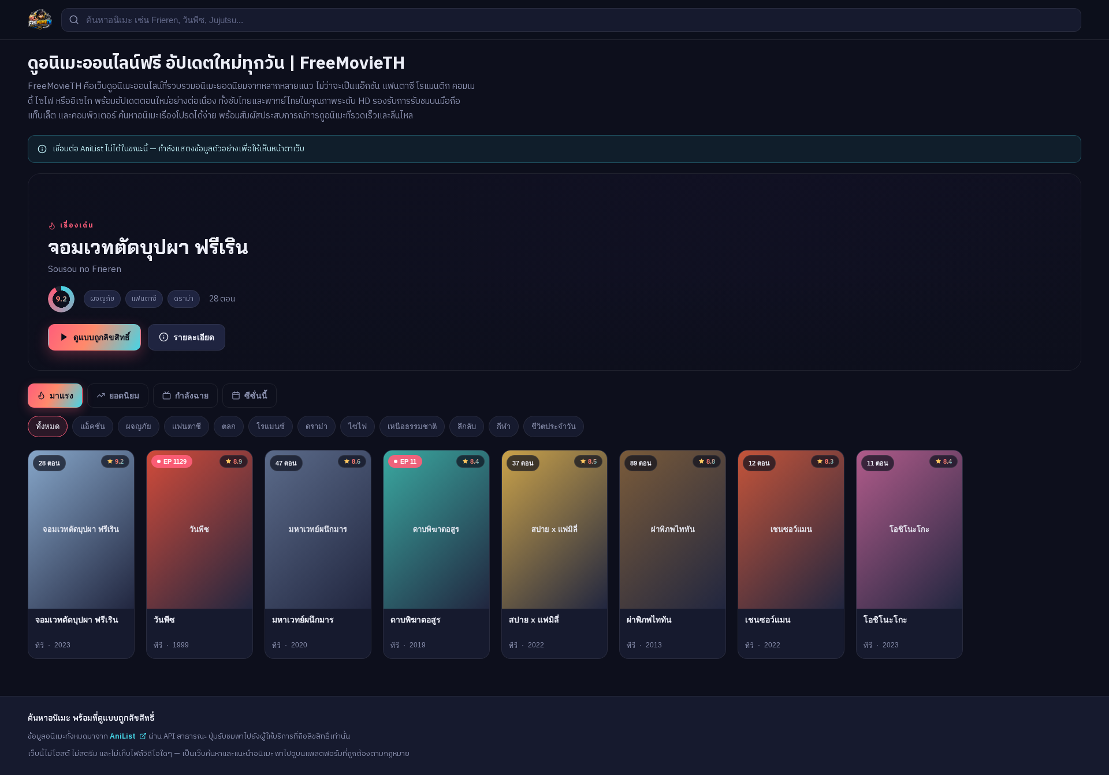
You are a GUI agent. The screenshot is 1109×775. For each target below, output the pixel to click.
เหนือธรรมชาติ (412, 426)
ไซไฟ (357, 426)
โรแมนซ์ (270, 426)
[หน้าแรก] (40, 20)
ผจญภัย (138, 426)
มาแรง (61, 395)
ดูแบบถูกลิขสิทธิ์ (101, 337)
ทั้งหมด (47, 426)
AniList (123, 736)
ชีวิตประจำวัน (553, 426)
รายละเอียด (193, 337)
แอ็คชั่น (92, 426)
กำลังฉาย (192, 395)
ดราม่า (317, 426)
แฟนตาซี (186, 426)
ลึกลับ (466, 426)
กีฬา (504, 426)
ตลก (229, 426)
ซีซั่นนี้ (255, 395)
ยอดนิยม (124, 395)
